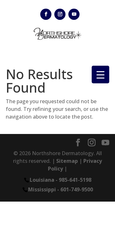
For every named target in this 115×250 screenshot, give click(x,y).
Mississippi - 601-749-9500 (60, 189)
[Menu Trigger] (100, 74)
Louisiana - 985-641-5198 (60, 179)
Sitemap (67, 160)
